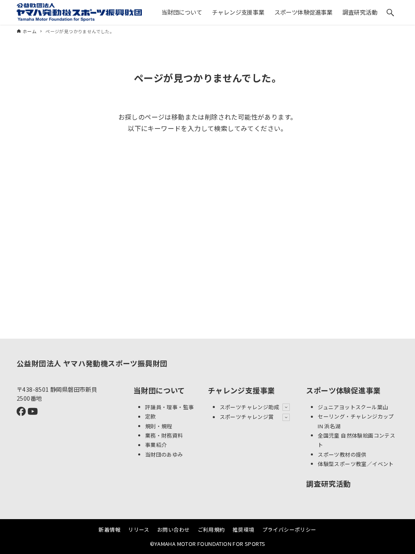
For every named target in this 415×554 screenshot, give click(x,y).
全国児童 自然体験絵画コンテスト (356, 440)
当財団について (159, 390)
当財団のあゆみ (164, 454)
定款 (150, 417)
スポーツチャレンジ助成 (249, 407)
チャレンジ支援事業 (241, 390)
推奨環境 (244, 529)
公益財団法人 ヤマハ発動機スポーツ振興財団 (92, 363)
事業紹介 (156, 445)
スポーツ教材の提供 (342, 454)
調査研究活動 (328, 483)
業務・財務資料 (164, 435)
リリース (139, 529)
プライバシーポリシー (289, 529)
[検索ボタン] (390, 12)
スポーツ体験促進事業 (343, 390)
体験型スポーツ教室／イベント (356, 464)
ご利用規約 (211, 529)
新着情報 (109, 529)
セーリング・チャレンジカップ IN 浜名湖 (356, 421)
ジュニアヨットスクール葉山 (353, 407)
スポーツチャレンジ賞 (247, 417)
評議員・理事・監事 (169, 407)
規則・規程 (158, 426)
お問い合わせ (173, 529)
